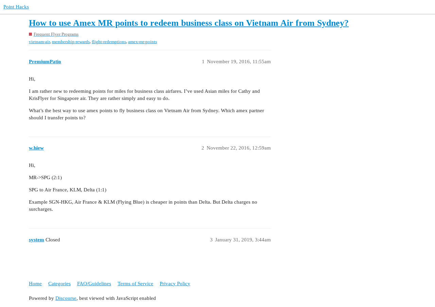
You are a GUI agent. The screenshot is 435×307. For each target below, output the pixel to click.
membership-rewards (71, 41)
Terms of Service (135, 283)
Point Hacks (16, 7)
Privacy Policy (175, 283)
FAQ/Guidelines (94, 283)
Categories (59, 283)
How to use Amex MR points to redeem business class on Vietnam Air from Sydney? (189, 23)
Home (35, 283)
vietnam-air (39, 41)
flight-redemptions (109, 41)
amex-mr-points (142, 41)
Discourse (65, 298)
